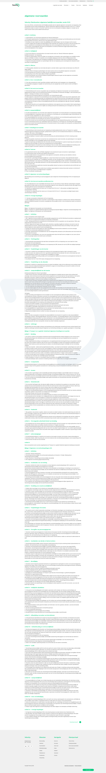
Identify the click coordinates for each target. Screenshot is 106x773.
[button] (26, 745)
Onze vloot (56, 745)
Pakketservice (42, 753)
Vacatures (56, 753)
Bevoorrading (42, 741)
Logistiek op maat (57, 5)
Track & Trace (89, 1)
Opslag (40, 750)
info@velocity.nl (28, 741)
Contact (91, 5)
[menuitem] (63, 1)
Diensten (66, 5)
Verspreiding (41, 757)
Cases (72, 5)
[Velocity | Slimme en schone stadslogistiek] (15, 5)
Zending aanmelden (63, 1)
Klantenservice (82, 1)
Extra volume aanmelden (73, 1)
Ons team (56, 743)
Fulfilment (41, 743)
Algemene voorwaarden (69, 765)
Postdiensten (42, 755)
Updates (85, 5)
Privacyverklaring (78, 765)
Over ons (78, 5)
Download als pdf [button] (74, 722)
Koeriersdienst (42, 745)
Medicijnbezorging (42, 748)
